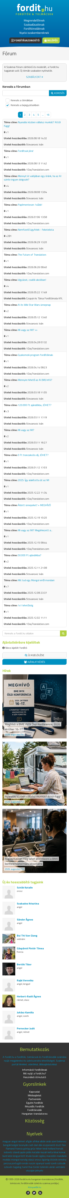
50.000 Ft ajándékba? (29, 555)
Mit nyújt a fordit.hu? (34, 1073)
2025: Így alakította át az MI (33, 480)
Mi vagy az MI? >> (27, 330)
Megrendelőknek (34, 20)
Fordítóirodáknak (34, 28)
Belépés (52, 40)
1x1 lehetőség (25, 605)
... (42, 115)
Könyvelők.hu (34, 1187)
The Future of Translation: (32, 255)
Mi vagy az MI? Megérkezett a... (35, 530)
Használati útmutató (34, 1077)
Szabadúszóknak (34, 24)
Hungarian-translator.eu (34, 1114)
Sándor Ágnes (25, 919)
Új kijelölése (35, 655)
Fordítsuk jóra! (25, 151)
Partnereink (34, 1099)
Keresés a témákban (21, 100)
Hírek (6, 670)
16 (48, 115)
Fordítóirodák (34, 1110)
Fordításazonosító (27, 40)
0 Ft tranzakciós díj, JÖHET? (33, 455)
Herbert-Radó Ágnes (29, 996)
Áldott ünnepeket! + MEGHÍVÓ (34, 505)
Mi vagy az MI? (26, 430)
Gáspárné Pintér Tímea (30, 948)
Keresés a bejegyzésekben (24, 105)
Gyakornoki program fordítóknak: (35, 355)
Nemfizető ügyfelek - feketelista (36, 230)
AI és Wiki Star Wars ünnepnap (34, 305)
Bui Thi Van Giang (27, 935)
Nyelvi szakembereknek (34, 33)
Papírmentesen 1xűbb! (30, 205)
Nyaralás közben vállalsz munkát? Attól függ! (32, 124)
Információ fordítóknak (34, 1070)
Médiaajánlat (34, 1095)
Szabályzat (34, 77)
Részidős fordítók (34, 1106)
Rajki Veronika (25, 980)
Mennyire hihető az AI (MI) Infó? (35, 380)
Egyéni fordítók (34, 1103)
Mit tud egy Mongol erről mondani (36, 580)
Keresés (59, 93)
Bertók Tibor (24, 964)
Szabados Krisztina (28, 903)
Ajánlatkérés (36, 662)
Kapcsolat (34, 1092)
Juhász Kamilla (25, 1012)
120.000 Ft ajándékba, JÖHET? (34, 405)
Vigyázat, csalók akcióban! (32, 280)
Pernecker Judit (26, 1028)
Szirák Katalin (25, 887)
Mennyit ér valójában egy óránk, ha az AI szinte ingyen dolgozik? (32, 178)
